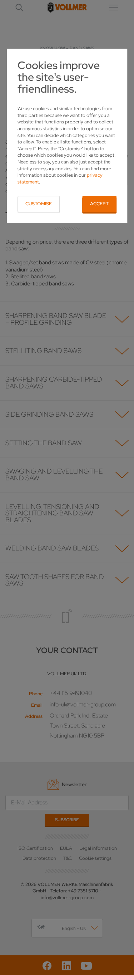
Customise (38, 204)
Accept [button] (99, 204)
